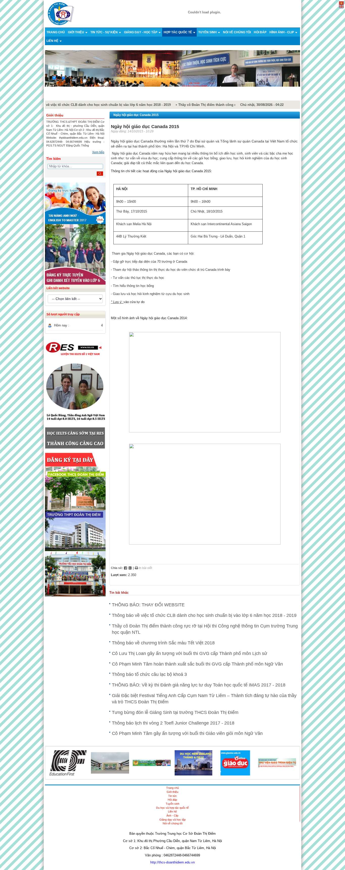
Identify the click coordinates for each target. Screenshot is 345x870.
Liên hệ (52, 41)
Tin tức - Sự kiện (104, 32)
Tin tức (172, 795)
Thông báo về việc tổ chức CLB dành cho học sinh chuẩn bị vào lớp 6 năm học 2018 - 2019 (94, 105)
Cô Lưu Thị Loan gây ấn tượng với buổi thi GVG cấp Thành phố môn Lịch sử (189, 653)
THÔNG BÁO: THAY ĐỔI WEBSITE (148, 604)
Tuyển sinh (207, 32)
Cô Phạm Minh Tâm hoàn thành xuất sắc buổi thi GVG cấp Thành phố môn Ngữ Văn (197, 664)
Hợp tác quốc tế (178, 32)
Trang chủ (55, 32)
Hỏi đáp (260, 32)
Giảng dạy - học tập (141, 32)
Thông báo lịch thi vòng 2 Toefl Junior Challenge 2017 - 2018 (173, 723)
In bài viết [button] (145, 568)
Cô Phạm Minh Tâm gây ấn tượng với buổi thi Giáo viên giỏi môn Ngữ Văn (187, 733)
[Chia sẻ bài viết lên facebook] (125, 568)
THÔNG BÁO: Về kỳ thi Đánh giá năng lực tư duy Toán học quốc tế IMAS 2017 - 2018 (198, 684)
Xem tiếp (98, 152)
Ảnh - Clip (172, 815)
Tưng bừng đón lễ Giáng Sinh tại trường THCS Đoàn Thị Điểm (175, 712)
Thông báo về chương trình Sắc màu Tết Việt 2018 (163, 642)
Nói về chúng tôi (237, 32)
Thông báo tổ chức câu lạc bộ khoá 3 (149, 674)
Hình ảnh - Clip (282, 32)
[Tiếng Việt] (341, 3)
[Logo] (60, 13)
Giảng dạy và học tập (172, 819)
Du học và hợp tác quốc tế (172, 807)
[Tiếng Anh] (341, 6)
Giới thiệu (76, 32)
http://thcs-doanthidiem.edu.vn (172, 862)
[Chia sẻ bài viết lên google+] (130, 568)
